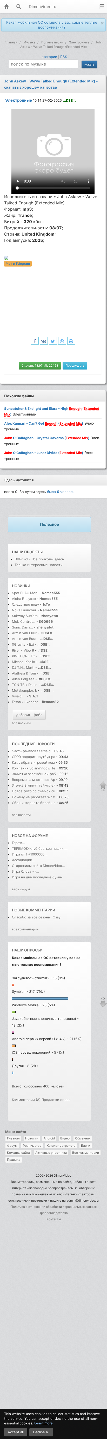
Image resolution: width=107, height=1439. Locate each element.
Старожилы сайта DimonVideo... (38, 866)
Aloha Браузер (24, 599)
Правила (13, 1160)
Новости (31, 1138)
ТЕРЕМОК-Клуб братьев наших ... (40, 848)
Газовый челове (25, 702)
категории (48, 57)
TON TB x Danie (24, 685)
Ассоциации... (23, 860)
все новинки (21, 723)
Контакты (53, 1219)
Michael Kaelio (23, 662)
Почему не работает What (34, 797)
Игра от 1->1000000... (30, 854)
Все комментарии (85, 1153)
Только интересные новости (39, 565)
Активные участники (51, 1153)
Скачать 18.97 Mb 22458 (40, 365)
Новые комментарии (33, 910)
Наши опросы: (27, 950)
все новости (21, 815)
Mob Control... (23, 621)
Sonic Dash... (22, 627)
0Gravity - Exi (23, 644)
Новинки (21, 586)
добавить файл (29, 714)
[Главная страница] (6, 7)
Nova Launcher (24, 610)
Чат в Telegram (18, 263)
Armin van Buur (24, 633)
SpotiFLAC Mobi (25, 593)
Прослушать (74, 365)
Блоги (85, 1146)
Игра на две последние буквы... (39, 877)
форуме (40, 835)
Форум (12, 1146)
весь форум (21, 889)
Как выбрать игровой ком (33, 762)
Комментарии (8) (26, 1100)
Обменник (82, 1138)
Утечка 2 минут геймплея (33, 785)
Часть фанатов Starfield (31, 751)
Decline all (41, 1432)
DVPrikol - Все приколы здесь (39, 559)
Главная (13, 1138)
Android (49, 1138)
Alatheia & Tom (24, 673)
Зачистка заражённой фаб (34, 774)
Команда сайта (18, 1153)
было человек (61, 492)
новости (45, 744)
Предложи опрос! (56, 1100)
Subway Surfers (25, 616)
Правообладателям (53, 1213)
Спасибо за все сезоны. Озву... (38, 917)
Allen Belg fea (23, 679)
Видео (65, 1138)
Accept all (16, 1432)
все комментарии (25, 929)
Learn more (43, 1423)
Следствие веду (25, 604)
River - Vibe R (23, 650)
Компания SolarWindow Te (33, 768)
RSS (63, 57)
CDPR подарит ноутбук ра (33, 757)
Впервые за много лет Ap (33, 779)
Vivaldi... (18, 696)
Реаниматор (32, 1146)
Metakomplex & (25, 690)
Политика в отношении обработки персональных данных (54, 1207)
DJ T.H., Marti (23, 667)
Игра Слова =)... (25, 871)
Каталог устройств (61, 1146)
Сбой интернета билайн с (33, 803)
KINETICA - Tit (23, 656)
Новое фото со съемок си (33, 791)
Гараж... (18, 843)
